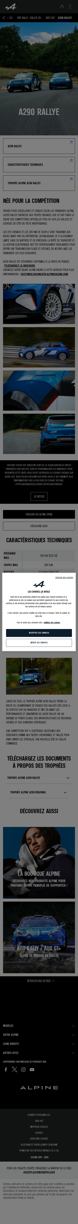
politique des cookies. (52, 622)
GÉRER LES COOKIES (39, 642)
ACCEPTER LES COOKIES (39, 633)
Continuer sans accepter (64, 577)
